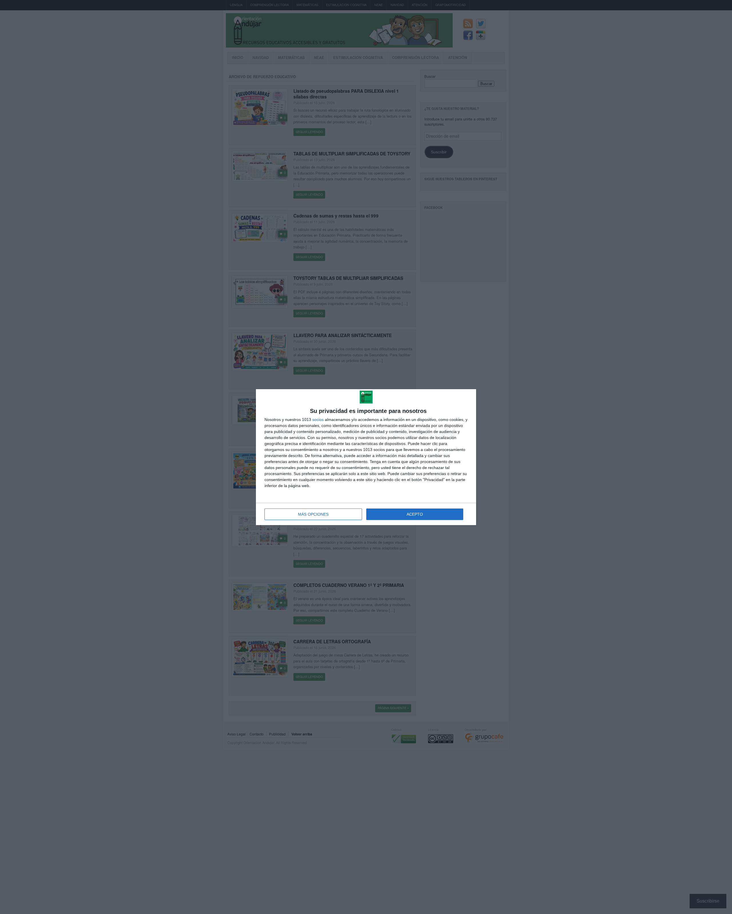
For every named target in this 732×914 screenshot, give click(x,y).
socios (318, 420)
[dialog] (366, 457)
